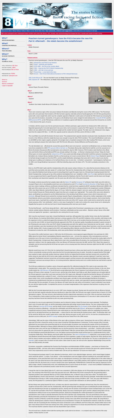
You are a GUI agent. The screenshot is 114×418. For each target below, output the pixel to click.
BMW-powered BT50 (35, 120)
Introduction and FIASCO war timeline (45, 62)
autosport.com (13, 75)
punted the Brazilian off (90, 184)
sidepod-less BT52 (57, 154)
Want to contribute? (8, 83)
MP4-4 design (53, 316)
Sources (4, 81)
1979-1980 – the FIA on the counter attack (46, 66)
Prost (77, 184)
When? (5, 54)
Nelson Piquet (95, 156)
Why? (4, 59)
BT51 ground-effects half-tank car (57, 148)
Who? (4, 38)
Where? (5, 49)
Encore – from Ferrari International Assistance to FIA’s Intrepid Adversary (55, 74)
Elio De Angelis (83, 306)
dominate (31, 196)
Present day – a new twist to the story (45, 72)
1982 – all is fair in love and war (43, 70)
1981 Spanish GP (34, 79)
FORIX (13, 73)
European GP (80, 182)
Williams (82, 308)
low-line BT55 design (46, 306)
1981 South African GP (35, 78)
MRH (13, 67)
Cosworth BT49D (101, 118)
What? (5, 43)
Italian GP (68, 182)
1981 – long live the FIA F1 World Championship (48, 68)
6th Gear (15, 65)
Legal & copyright (7, 85)
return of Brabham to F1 (82, 334)
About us (4, 79)
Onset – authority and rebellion (43, 64)
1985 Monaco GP (45, 270)
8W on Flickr (15, 69)
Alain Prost (91, 174)
